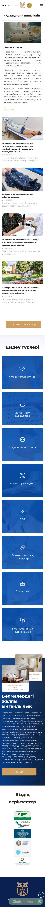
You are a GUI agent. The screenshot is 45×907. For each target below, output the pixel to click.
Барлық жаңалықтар (23, 324)
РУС (10, 5)
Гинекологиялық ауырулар (23, 557)
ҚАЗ (4, 5)
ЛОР (23, 519)
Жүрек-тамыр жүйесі (22, 376)
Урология (22, 591)
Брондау (19, 772)
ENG (16, 5)
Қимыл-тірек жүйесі (22, 483)
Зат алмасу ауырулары (22, 414)
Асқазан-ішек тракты (22, 447)
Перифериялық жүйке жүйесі (22, 630)
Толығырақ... (9, 110)
